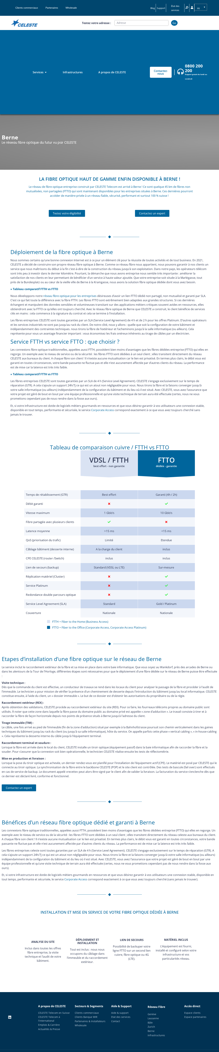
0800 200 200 (194, 68)
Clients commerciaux (26, 8)
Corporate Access (102, 410)
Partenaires (52, 8)
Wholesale (71, 8)
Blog (152, 8)
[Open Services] (45, 72)
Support (161, 8)
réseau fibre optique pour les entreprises (69, 296)
